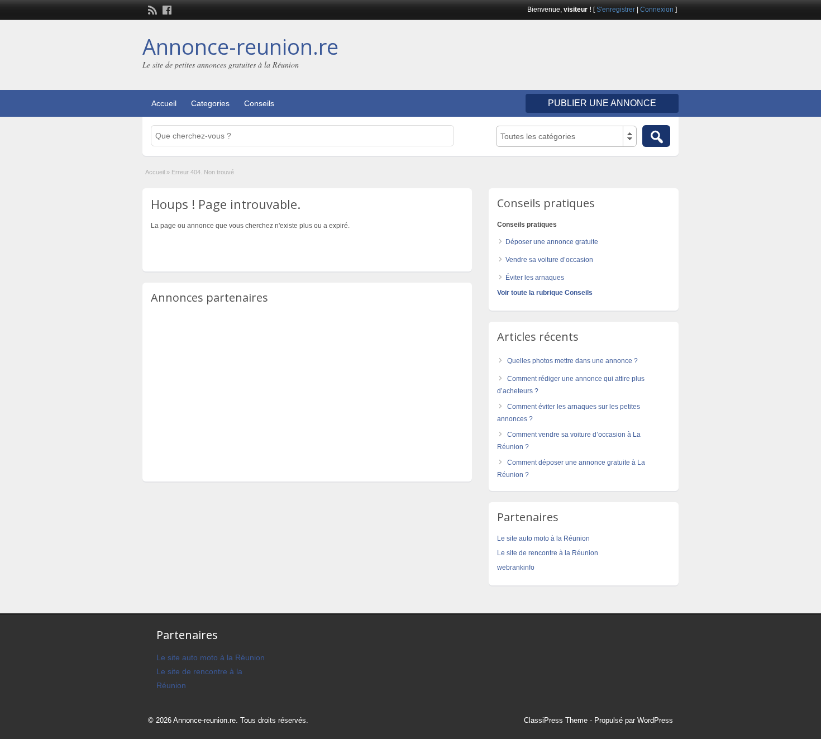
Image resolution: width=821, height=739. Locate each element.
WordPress (655, 720)
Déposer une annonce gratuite (551, 242)
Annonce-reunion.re (240, 46)
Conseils (259, 103)
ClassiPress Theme (556, 720)
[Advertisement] (548, 56)
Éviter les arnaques (534, 278)
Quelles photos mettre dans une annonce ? (572, 361)
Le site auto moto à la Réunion (543, 538)
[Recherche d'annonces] (656, 136)
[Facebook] (165, 8)
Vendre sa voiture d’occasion (549, 260)
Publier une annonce (602, 103)
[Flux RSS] (151, 8)
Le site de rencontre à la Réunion (547, 553)
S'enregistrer (615, 9)
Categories (210, 103)
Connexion (657, 9)
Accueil (163, 103)
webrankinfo (515, 567)
